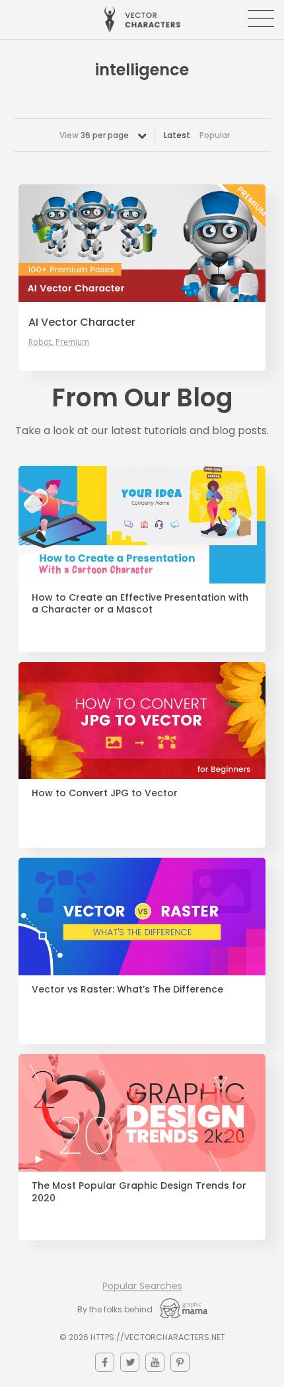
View (94, 135)
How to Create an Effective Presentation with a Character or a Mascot (140, 604)
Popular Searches (142, 1286)
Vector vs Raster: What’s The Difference (127, 989)
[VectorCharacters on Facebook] (104, 1362)
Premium (72, 342)
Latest (177, 135)
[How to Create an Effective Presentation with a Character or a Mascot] (142, 524)
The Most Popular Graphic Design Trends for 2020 (139, 1192)
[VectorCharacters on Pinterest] (180, 1362)
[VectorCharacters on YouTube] (154, 1362)
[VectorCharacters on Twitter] (129, 1362)
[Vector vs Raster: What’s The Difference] (142, 916)
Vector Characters (142, 19)
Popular (214, 135)
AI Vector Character (81, 322)
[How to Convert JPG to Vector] (142, 721)
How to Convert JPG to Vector (105, 793)
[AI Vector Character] (142, 243)
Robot (40, 342)
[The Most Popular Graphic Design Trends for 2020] (142, 1113)
